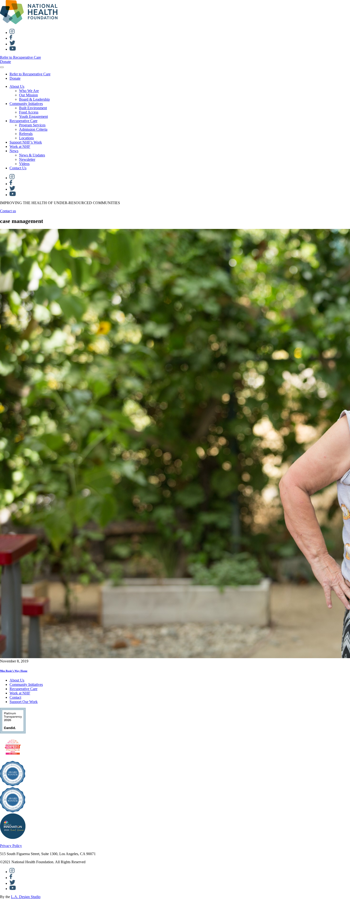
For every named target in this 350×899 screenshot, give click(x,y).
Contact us (8, 211)
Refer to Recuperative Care (20, 57)
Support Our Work (24, 702)
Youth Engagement (33, 116)
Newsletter (27, 159)
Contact (15, 697)
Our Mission (28, 95)
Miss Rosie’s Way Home (13, 670)
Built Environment (33, 108)
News (14, 151)
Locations (26, 138)
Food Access (28, 112)
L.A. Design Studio (25, 897)
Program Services (32, 125)
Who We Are (29, 91)
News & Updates (32, 155)
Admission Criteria (33, 129)
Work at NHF (20, 147)
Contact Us (18, 168)
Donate (5, 62)
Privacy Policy (11, 846)
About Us (17, 86)
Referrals (26, 134)
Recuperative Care (23, 121)
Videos (24, 164)
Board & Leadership (34, 99)
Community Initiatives (26, 104)
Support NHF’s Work (26, 142)
